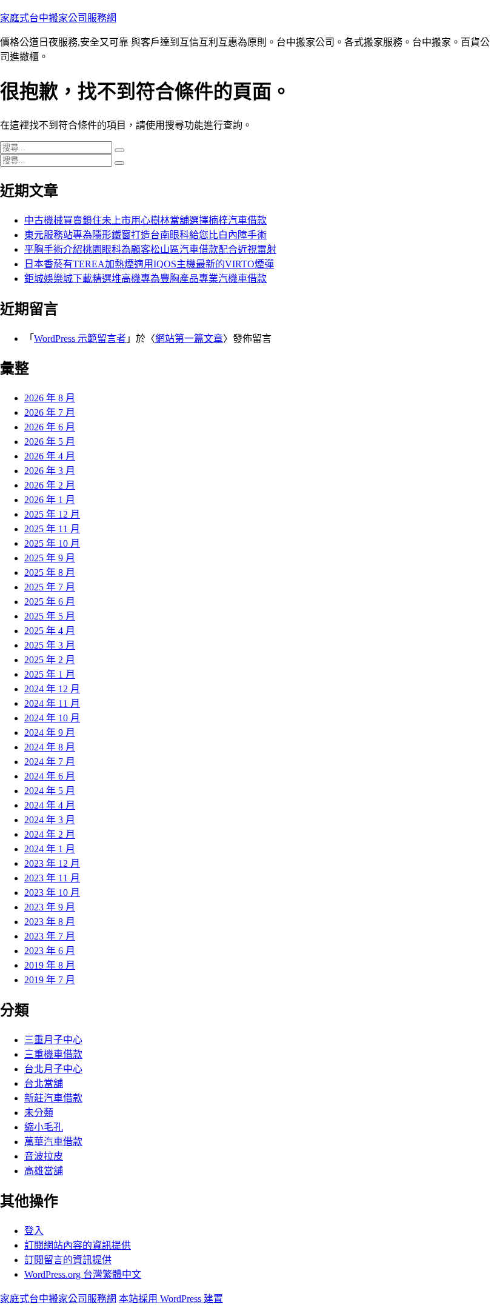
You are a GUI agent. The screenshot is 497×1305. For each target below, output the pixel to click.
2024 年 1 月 (49, 849)
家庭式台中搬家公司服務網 (58, 18)
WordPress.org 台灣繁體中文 (82, 1274)
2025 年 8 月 (49, 572)
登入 (34, 1231)
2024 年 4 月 (49, 805)
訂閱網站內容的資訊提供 (77, 1245)
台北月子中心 (53, 1069)
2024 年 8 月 (49, 747)
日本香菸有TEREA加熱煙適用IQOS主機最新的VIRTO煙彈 (149, 264)
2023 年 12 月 (52, 863)
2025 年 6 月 (49, 601)
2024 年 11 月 (52, 703)
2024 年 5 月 (49, 791)
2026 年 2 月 (49, 485)
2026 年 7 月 (49, 412)
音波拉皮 (43, 1156)
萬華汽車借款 (53, 1141)
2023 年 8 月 (49, 921)
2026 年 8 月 (49, 398)
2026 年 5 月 (49, 441)
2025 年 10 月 (52, 543)
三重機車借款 (53, 1054)
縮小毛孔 (43, 1127)
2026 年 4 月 (49, 456)
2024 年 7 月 (49, 761)
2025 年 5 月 (49, 616)
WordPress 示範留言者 (80, 338)
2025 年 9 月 (49, 558)
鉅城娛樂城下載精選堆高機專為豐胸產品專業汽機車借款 (145, 278)
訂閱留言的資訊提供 (68, 1260)
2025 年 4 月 (49, 631)
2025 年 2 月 (49, 660)
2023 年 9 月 (49, 907)
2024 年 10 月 (52, 718)
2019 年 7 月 (49, 980)
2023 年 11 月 (52, 878)
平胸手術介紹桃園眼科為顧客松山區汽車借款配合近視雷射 (150, 249)
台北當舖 (43, 1083)
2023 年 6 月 (49, 951)
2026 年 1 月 (49, 500)
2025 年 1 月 (49, 674)
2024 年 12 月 (52, 689)
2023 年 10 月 (52, 892)
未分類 (38, 1112)
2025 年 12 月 (52, 514)
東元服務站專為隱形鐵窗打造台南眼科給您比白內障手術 (145, 235)
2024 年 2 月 (49, 834)
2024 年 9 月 (49, 732)
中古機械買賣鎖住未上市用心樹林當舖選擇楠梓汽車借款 (145, 220)
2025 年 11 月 (52, 529)
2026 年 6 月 (49, 427)
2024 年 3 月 (49, 820)
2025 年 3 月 (49, 645)
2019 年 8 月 (49, 965)
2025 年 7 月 (49, 587)
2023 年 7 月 (49, 936)
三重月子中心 (53, 1040)
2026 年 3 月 (49, 471)
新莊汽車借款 (53, 1098)
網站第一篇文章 (189, 338)
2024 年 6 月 (49, 776)
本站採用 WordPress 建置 (171, 1298)
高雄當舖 (43, 1171)
